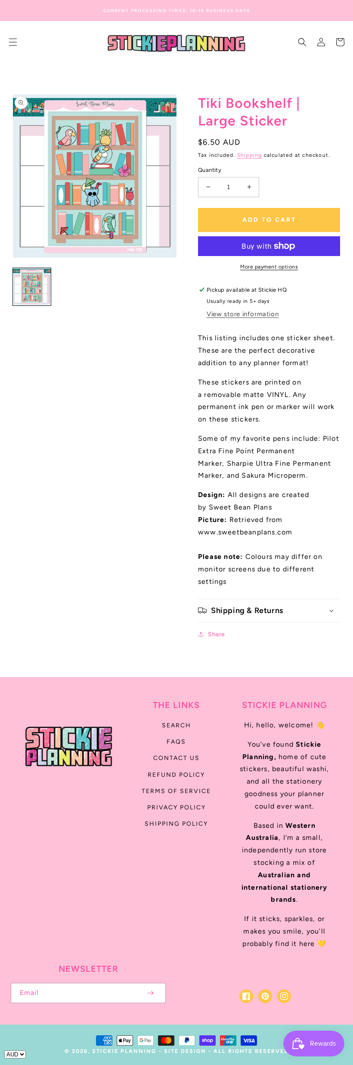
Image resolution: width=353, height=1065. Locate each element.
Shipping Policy (176, 823)
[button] (12, 42)
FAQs (176, 741)
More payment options (269, 267)
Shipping (249, 155)
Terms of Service (176, 791)
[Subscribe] (150, 993)
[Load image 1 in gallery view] (32, 287)
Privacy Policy (176, 807)
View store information (243, 314)
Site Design (185, 1051)
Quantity (209, 170)
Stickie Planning (124, 1051)
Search (176, 725)
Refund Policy (176, 774)
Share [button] (216, 634)
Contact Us (176, 758)
